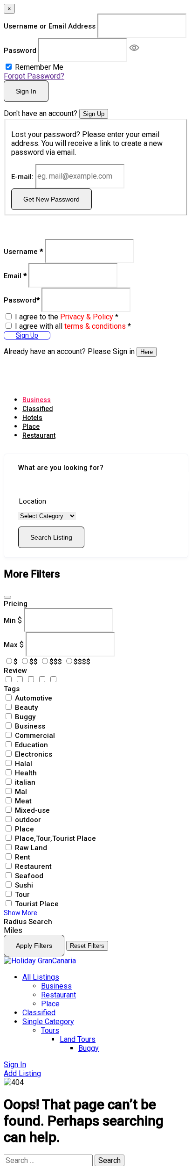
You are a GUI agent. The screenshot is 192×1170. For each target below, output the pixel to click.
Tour (22, 894)
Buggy (25, 717)
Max (11, 644)
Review (15, 670)
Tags (12, 689)
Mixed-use (32, 810)
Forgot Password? (34, 76)
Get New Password (51, 199)
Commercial (35, 735)
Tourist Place (37, 904)
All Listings (40, 977)
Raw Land (31, 848)
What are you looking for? (60, 467)
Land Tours (78, 1039)
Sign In (26, 91)
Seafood (29, 876)
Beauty (26, 707)
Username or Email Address (50, 26)
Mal (21, 791)
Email (15, 275)
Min (10, 620)
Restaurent (33, 866)
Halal (23, 763)
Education (31, 745)
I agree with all (73, 326)
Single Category (48, 1021)
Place (31, 426)
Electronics (33, 754)
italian (25, 782)
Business (36, 400)
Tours (50, 1030)
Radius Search (28, 921)
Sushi (24, 885)
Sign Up (93, 113)
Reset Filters (87, 945)
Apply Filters (34, 945)
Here (146, 351)
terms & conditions (95, 326)
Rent (22, 857)
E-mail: (22, 176)
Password (20, 50)
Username (23, 251)
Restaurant (38, 435)
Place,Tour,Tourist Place (55, 838)
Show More (20, 913)
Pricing (15, 603)
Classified (37, 408)
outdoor (28, 820)
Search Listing (51, 537)
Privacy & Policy (86, 316)
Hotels (32, 417)
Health (26, 773)
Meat (23, 801)
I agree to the (66, 316)
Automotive (33, 698)
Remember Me (39, 67)
